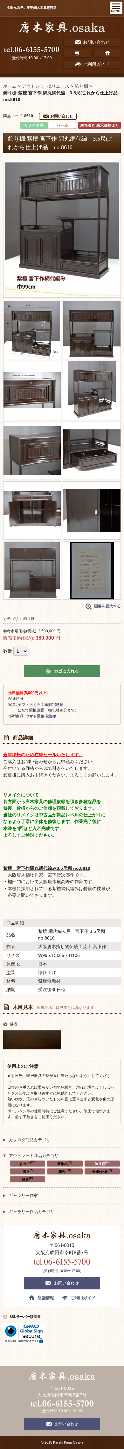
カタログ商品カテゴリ (29, 1139)
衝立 (28, 1171)
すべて (27, 1163)
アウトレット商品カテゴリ (34, 1155)
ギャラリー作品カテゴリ (31, 1211)
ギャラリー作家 (23, 1195)
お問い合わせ (61, 116)
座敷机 (64, 1163)
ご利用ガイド (83, 1297)
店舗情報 (46, 1297)
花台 (65, 1171)
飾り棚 (29, 619)
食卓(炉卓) (102, 1171)
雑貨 (27, 1179)
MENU (115, 11)
